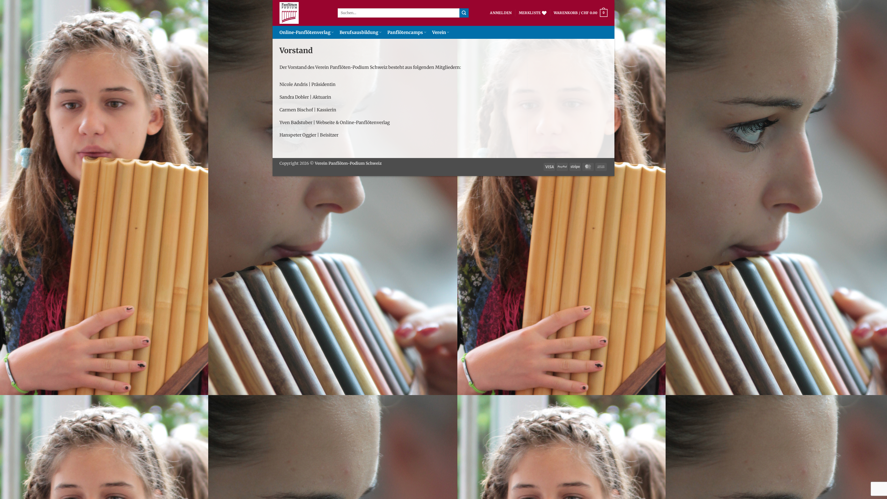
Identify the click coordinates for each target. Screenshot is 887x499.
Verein (439, 32)
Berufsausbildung (359, 32)
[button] (501, 13)
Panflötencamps (405, 32)
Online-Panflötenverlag (305, 32)
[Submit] (464, 12)
